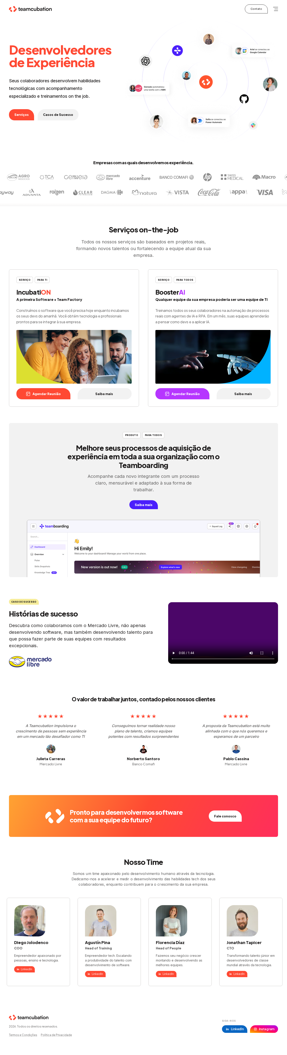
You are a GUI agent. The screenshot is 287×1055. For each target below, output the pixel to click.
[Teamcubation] (30, 9)
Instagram (266, 1029)
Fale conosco (225, 816)
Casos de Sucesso (58, 115)
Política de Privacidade (56, 1035)
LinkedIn (77, 974)
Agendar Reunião (47, 394)
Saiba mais (104, 394)
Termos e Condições (23, 1035)
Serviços (21, 115)
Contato (256, 9)
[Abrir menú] (275, 8)
